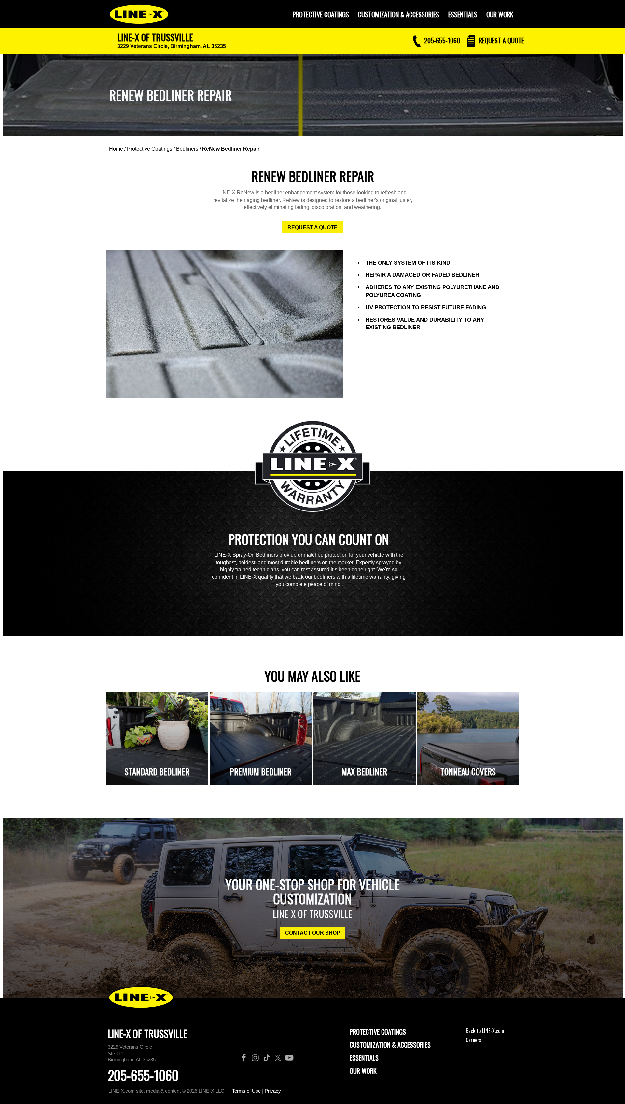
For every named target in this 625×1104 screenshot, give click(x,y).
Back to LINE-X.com (485, 1031)
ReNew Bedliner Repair (230, 149)
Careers (473, 1040)
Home (116, 149)
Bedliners (187, 149)
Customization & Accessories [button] (398, 14)
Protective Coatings (149, 149)
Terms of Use (246, 1091)
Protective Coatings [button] (321, 14)
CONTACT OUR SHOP (312, 933)
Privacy (273, 1091)
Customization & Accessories (390, 1045)
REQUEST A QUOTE (312, 227)
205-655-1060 (143, 1075)
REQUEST (500, 40)
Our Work (499, 14)
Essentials (462, 14)
